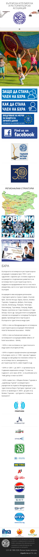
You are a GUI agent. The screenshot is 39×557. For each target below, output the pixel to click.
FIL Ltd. (34, 553)
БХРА (8, 550)
